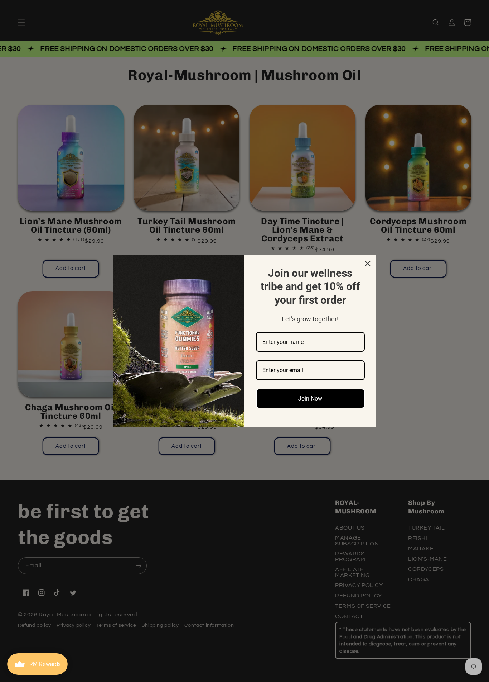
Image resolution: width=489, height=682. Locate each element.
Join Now (310, 398)
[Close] (367, 263)
